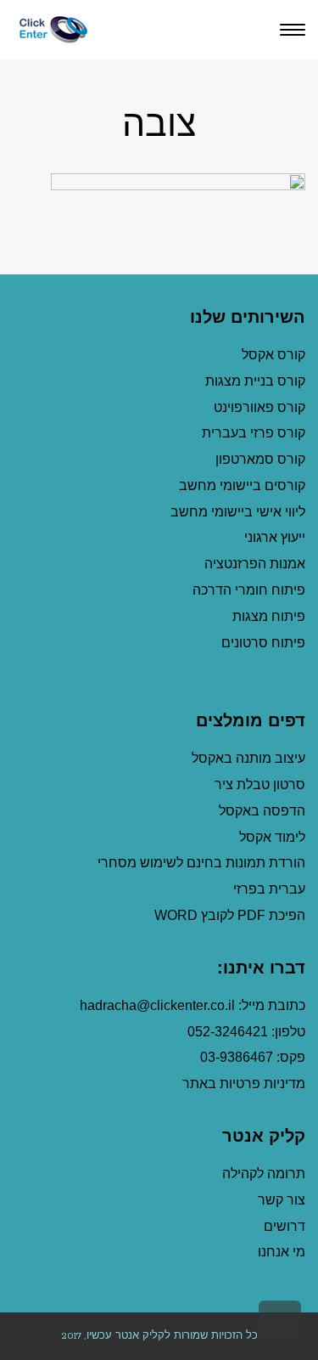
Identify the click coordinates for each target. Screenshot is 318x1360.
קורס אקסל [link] (273, 354)
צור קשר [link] (281, 1200)
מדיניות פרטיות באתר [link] (243, 1083)
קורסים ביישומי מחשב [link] (242, 485)
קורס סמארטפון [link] (260, 459)
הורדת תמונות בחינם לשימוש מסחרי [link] (201, 862)
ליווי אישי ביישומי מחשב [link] (237, 512)
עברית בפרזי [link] (269, 889)
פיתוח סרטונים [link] (263, 642)
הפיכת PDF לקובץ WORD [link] (229, 915)
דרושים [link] (284, 1226)
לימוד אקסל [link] (272, 837)
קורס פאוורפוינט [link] (257, 407)
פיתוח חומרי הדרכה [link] (248, 590)
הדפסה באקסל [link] (262, 811)
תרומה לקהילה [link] (263, 1173)
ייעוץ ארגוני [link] (274, 537)
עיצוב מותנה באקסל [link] (248, 758)
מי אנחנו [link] (281, 1251)
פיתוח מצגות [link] (268, 616)
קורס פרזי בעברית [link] (253, 433)
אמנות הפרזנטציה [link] (254, 563)
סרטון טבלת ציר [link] (260, 784)
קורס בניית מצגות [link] (255, 381)
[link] (50, 28)
